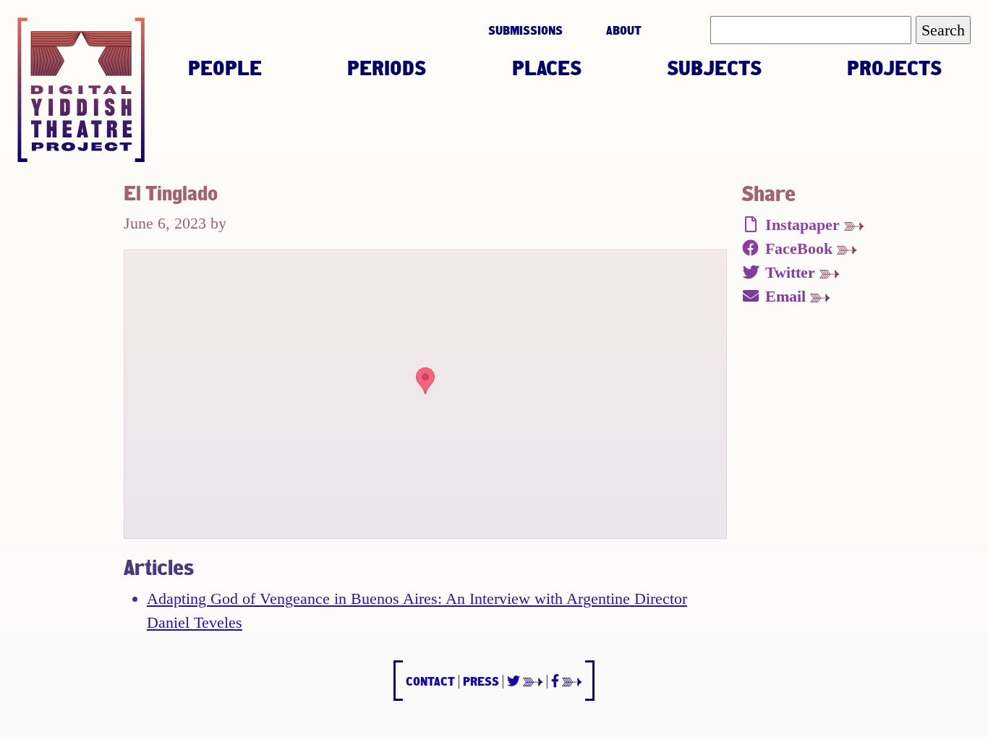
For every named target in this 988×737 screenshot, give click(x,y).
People (225, 67)
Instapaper (802, 225)
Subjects (714, 67)
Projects (894, 67)
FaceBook (799, 248)
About (624, 30)
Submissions (525, 30)
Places (547, 67)
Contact (430, 681)
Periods (386, 67)
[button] (425, 380)
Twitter (790, 272)
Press (481, 681)
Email (785, 296)
